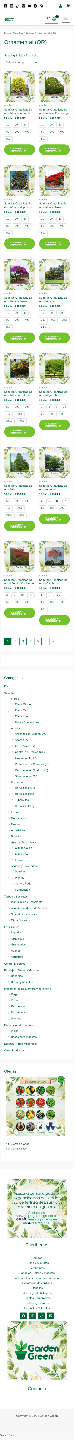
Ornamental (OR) (26, 758)
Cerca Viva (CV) (25, 746)
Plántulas (37, 1287)
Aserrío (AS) (22, 739)
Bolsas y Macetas (22, 982)
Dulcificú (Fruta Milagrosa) (20, 1043)
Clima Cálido (23, 704)
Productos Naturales (37, 1308)
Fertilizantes (11, 927)
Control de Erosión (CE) (30, 751)
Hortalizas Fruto (25, 787)
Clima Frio (21, 716)
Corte (14, 1000)
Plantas (19, 877)
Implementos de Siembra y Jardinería (27, 988)
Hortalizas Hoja (24, 793)
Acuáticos (17, 956)
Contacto (37, 1388)
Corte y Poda (23, 883)
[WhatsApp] (41, 6)
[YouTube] (29, 6)
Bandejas (17, 975)
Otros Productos (14, 1050)
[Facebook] (5, 6)
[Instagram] (11, 6)
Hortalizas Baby (25, 806)
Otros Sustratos (21, 920)
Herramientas (19, 1012)
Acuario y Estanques (24, 866)
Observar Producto (18, 149)
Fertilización (22, 889)
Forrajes (20, 860)
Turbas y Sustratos (16, 896)
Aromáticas (18, 830)
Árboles (16, 728)
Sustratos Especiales (24, 914)
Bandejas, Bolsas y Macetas (21, 970)
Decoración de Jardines (19, 1025)
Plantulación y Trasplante (26, 901)
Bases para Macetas (24, 1036)
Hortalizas (17, 782)
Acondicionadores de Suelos (29, 908)
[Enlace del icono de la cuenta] (60, 6)
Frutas (15, 812)
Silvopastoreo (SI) (26, 776)
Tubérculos (22, 799)
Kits (6, 686)
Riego (14, 994)
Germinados (18, 818)
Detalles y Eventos (37, 1303)
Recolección (18, 1006)
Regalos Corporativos (37, 1298)
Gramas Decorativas (24, 842)
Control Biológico (14, 963)
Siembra (16, 1018)
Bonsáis (16, 836)
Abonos (16, 950)
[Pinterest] (23, 6)
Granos (15, 824)
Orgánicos (17, 938)
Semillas (9, 693)
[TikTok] (17, 6)
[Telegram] (35, 6)
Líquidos (16, 932)
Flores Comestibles (27, 722)
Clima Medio (23, 710)
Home (7, 33)
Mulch (15, 1030)
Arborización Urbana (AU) (31, 733)
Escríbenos (37, 1244)
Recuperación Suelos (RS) (31, 770)
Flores (15, 698)
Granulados (18, 944)
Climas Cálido (23, 847)
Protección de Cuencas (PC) (33, 764)
